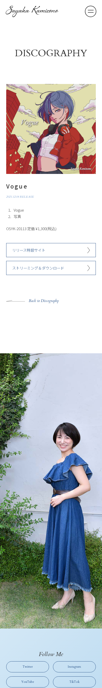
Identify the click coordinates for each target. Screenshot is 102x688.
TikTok (74, 682)
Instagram (74, 667)
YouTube (27, 682)
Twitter (28, 667)
